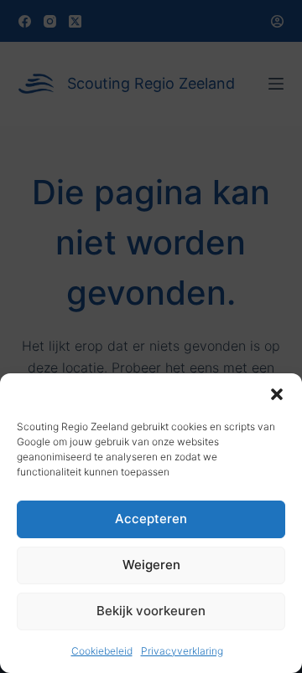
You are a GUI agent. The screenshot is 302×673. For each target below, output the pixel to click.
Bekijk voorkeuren (151, 611)
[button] (276, 394)
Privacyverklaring (182, 651)
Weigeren (151, 565)
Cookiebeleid (102, 651)
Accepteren (151, 519)
